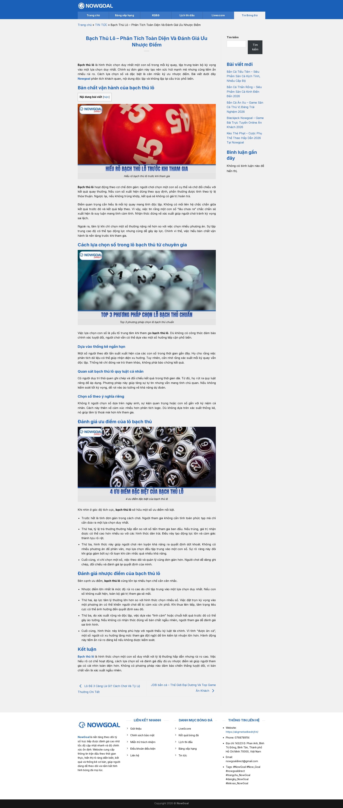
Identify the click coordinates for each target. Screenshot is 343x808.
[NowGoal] (95, 6)
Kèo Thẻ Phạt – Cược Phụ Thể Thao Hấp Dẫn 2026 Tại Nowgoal (244, 137)
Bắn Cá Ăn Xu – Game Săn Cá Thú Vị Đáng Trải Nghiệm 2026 (245, 107)
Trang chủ (93, 15)
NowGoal (84, 737)
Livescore (218, 15)
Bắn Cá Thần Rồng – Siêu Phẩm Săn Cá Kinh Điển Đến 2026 (244, 91)
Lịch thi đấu (187, 15)
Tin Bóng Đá (250, 15)
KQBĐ (156, 15)
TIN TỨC (101, 25)
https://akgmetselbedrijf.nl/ (242, 731)
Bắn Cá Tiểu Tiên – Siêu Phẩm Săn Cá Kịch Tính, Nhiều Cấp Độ (243, 76)
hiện (106, 97)
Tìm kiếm (233, 37)
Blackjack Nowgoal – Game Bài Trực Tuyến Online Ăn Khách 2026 (245, 122)
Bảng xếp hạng (124, 15)
